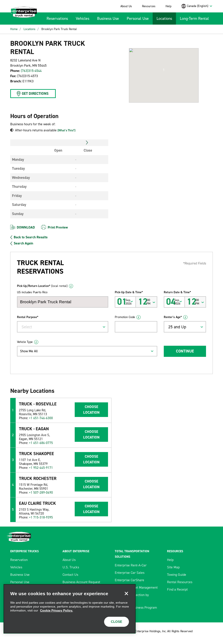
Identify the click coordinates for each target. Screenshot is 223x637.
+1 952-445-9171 (41, 468)
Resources (148, 6)
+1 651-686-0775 (41, 443)
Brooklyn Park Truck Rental (59, 29)
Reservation (19, 559)
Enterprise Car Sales (129, 572)
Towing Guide (176, 574)
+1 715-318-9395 (41, 517)
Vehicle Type (25, 342)
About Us (126, 6)
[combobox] (200, 6)
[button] (164, 70)
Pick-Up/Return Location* (42, 286)
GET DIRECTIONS (35, 93)
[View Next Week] (87, 142)
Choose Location (91, 409)
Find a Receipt (177, 589)
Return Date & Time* (177, 292)
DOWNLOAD (26, 227)
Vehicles (82, 18)
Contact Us (70, 574)
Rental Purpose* (27, 317)
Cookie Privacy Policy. (56, 610)
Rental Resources (179, 582)
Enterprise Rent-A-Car (131, 565)
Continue (185, 351)
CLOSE (116, 621)
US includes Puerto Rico (32, 292)
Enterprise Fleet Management (136, 587)
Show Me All (29, 351)
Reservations (57, 18)
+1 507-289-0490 (41, 492)
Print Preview (58, 227)
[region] (69, 609)
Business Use (108, 18)
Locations (164, 18)
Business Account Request (81, 582)
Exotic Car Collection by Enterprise (132, 597)
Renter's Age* (173, 317)
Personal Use (138, 18)
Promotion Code (125, 317)
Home (14, 29)
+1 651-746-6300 (41, 418)
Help (168, 6)
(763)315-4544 (31, 70)
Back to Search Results (30, 237)
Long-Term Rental (194, 18)
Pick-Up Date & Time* (129, 292)
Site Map (173, 567)
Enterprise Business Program (136, 607)
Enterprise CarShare (129, 580)
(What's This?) (66, 130)
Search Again (23, 243)
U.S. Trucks (71, 567)
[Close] (126, 593)
